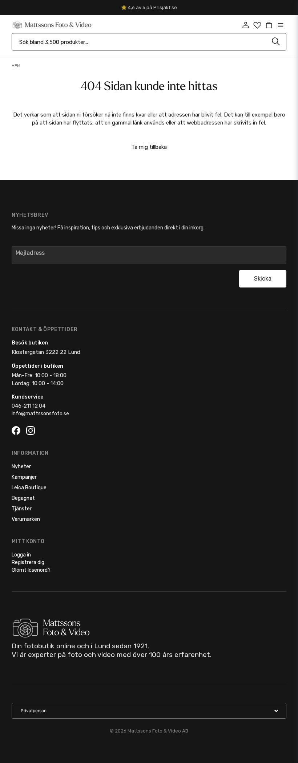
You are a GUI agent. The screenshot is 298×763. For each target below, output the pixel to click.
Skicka (262, 278)
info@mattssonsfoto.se (40, 414)
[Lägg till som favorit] (257, 25)
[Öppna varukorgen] (269, 25)
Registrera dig (28, 562)
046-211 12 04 (28, 406)
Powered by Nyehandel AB (17, 758)
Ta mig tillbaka (149, 147)
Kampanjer (24, 477)
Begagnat (23, 498)
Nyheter (21, 467)
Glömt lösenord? (31, 570)
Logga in (21, 555)
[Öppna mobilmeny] (280, 25)
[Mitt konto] (245, 25)
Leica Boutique (29, 488)
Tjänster (22, 509)
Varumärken (26, 519)
